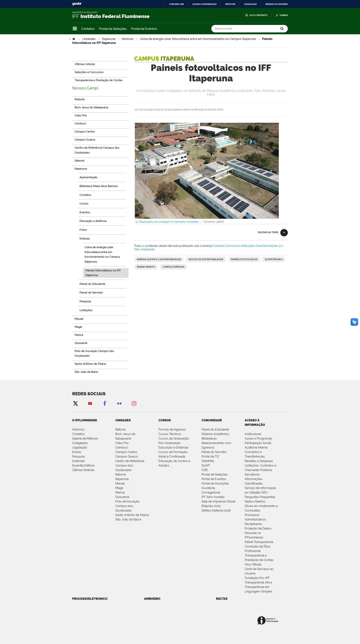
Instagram (134, 403)
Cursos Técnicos (169, 434)
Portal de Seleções (113, 29)
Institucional (253, 434)
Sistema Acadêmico (215, 434)
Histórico (78, 429)
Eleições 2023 (211, 506)
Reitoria (120, 429)
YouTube (90, 403)
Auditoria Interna (256, 447)
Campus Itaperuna (173, 267)
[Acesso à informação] (268, 620)
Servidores (252, 474)
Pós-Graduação (169, 443)
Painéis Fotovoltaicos (244, 259)
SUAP (206, 465)
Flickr (119, 403)
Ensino (76, 452)
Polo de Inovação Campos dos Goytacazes (127, 506)
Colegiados (80, 443)
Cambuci (121, 447)
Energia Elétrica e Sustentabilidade (159, 259)
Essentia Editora (83, 465)
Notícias (128, 39)
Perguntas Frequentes (260, 497)
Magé (119, 488)
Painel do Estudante (215, 429)
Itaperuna (109, 39)
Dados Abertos (255, 501)
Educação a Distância (173, 447)
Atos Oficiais (253, 564)
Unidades (89, 39)
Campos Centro (126, 452)
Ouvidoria (208, 488)
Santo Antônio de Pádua (132, 515)
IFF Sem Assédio (213, 497)
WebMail (208, 461)
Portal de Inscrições (215, 483)
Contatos (87, 29)
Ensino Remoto (146, 267)
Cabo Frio (122, 443)
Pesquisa (78, 456)
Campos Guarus (126, 456)
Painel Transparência (259, 542)
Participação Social (258, 443)
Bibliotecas (209, 438)
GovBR (77, 4)
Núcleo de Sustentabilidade (206, 259)
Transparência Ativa (258, 582)
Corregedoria (211, 492)
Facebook (104, 403)
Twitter (75, 403)
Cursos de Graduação (173, 438)
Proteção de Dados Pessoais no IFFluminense (258, 533)
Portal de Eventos (144, 29)
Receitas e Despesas (259, 461)
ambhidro (152, 599)
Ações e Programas (258, 438)
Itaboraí (120, 474)
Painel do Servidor (214, 452)
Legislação (250, 4)
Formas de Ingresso (172, 429)
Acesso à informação (204, 4)
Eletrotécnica (274, 259)
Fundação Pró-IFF (257, 578)
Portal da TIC (211, 456)
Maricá (120, 492)
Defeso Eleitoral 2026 (216, 510)
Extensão (78, 461)
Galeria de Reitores (85, 438)
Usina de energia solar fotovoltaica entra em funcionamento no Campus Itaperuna (198, 39)
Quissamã (122, 497)
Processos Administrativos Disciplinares (255, 519)
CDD (205, 470)
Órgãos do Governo (276, 4)
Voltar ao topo (268, 232)
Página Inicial (74, 39)
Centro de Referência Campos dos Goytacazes (129, 465)
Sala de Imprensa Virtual (218, 501)
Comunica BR (176, 4)
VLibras (284, 15)
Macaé (120, 483)
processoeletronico (89, 599)
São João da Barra (128, 519)
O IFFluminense (84, 420)
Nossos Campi (85, 88)
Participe (230, 4)
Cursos (164, 420)
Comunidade (212, 420)
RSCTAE (222, 599)
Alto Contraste (259, 15)
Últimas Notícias (83, 470)
